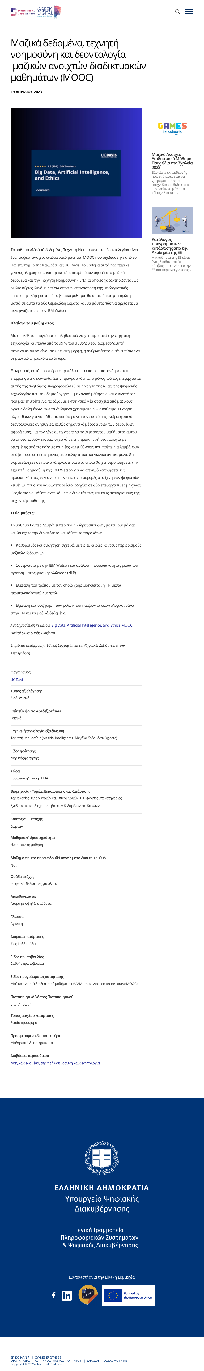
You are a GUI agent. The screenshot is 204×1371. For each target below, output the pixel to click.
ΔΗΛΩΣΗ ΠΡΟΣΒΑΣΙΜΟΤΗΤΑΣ (107, 1361)
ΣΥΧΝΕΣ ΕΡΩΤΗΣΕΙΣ (48, 1357)
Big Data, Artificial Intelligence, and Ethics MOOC (92, 625)
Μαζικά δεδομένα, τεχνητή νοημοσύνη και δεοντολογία (55, 1063)
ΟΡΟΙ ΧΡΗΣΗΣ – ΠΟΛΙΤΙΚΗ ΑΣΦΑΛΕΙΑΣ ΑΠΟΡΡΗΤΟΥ (46, 1361)
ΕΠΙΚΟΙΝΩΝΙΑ (20, 1357)
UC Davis (17, 679)
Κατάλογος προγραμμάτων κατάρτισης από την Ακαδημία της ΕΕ (170, 245)
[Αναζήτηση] (177, 12)
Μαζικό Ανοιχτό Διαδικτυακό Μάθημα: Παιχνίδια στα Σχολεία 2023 (172, 160)
